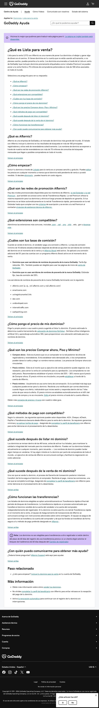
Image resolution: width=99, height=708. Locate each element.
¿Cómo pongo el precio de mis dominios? (30, 103)
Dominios (17, 18)
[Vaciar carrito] (93, 4)
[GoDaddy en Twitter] (22, 673)
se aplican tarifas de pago (27, 423)
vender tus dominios (52, 587)
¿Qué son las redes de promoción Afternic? (30, 90)
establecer (69, 376)
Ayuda (27, 12)
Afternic (55, 521)
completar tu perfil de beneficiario (65, 423)
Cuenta (5, 642)
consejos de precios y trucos (29, 400)
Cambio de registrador (58, 542)
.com (53, 224)
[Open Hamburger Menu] (5, 4)
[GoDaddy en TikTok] (16, 673)
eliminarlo (28, 175)
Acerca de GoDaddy (10, 616)
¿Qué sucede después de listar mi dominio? (30, 116)
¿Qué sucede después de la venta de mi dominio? (33, 120)
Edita (46, 395)
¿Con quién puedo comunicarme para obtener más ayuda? (37, 129)
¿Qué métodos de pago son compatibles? (29, 112)
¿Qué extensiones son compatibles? (27, 94)
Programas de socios (10, 635)
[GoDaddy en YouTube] (28, 673)
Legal (36, 682)
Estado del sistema (80, 12)
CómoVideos (38, 12)
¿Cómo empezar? (19, 86)
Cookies (62, 682)
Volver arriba (13, 490)
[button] (96, 695)
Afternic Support (38, 555)
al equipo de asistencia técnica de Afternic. (34, 207)
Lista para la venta (30, 18)
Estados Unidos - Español (13, 667)
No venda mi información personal (49, 686)
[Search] (92, 23)
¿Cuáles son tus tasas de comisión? (27, 99)
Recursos (6, 629)
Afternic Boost (50, 251)
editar (88, 170)
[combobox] (70, 23)
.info (69, 224)
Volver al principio (15, 158)
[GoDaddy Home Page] (12, 656)
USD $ (91, 667)
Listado (36, 170)
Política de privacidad (48, 682)
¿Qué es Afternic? (19, 81)
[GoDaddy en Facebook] (4, 673)
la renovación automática (29, 599)
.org (64, 224)
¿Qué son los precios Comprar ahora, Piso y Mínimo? (34, 107)
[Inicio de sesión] (87, 4)
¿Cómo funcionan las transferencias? (28, 125)
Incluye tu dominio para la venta (44, 574)
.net (59, 224)
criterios (42, 204)
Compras (6, 648)
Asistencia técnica (9, 623)
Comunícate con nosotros (58, 12)
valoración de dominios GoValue (51, 331)
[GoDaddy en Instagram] (10, 673)
